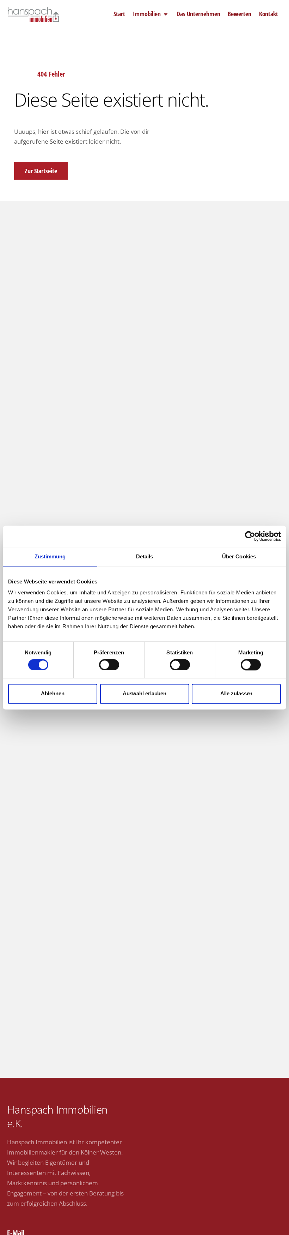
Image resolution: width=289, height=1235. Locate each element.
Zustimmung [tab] (50, 556)
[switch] (109, 664)
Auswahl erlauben (144, 694)
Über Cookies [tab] (239, 556)
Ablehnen (52, 694)
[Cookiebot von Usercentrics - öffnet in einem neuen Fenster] (250, 536)
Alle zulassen (236, 694)
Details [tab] (144, 556)
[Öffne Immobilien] (165, 14)
